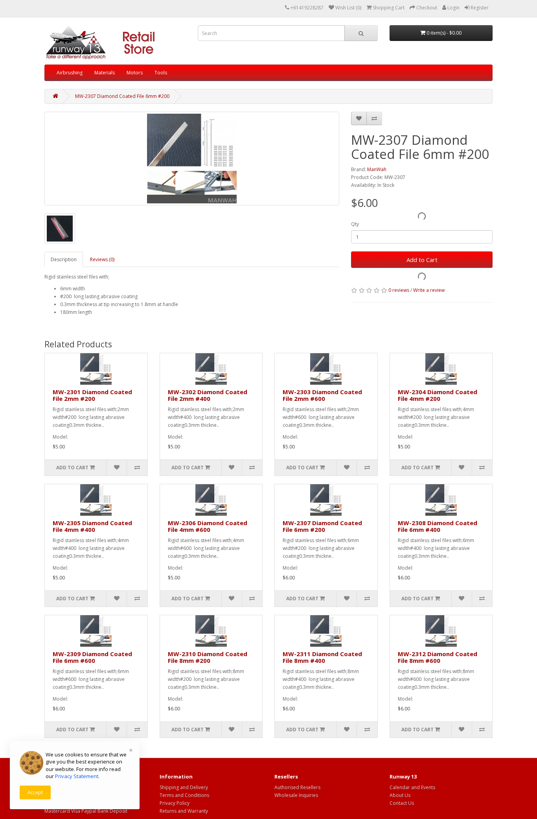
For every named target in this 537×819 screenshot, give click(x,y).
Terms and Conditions (184, 795)
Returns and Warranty (184, 811)
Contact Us (402, 803)
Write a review (429, 290)
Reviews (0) (102, 259)
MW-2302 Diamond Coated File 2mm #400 (207, 395)
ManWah (376, 169)
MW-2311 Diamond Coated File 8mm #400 (322, 657)
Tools (160, 72)
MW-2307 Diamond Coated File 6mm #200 (122, 96)
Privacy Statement (76, 776)
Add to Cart (422, 260)
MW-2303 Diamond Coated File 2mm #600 (322, 395)
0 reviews (398, 290)
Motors (135, 72)
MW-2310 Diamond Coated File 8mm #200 (207, 657)
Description (64, 259)
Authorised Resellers (297, 787)
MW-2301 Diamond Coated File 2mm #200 (92, 395)
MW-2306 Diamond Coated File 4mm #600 (207, 526)
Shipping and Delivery (184, 787)
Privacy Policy (174, 803)
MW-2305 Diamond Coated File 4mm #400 (92, 526)
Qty (355, 224)
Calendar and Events (412, 787)
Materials (104, 72)
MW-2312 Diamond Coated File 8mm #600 (437, 657)
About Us (400, 795)
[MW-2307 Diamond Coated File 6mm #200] (191, 158)
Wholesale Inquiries (296, 795)
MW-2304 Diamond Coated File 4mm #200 (437, 395)
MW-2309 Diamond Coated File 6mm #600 (92, 657)
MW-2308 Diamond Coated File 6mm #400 (437, 526)
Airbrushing (70, 72)
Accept (35, 792)
